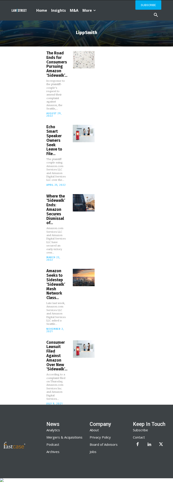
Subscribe (140, 430)
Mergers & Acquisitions (64, 437)
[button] (155, 15)
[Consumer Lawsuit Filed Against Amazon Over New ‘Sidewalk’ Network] (84, 349)
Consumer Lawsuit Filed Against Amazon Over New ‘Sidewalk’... (56, 356)
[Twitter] (161, 444)
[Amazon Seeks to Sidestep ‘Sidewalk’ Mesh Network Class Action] (83, 277)
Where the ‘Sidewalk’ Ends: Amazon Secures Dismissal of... (55, 209)
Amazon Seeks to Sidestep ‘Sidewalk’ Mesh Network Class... (55, 284)
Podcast (52, 444)
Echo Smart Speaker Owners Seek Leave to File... (54, 140)
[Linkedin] (149, 444)
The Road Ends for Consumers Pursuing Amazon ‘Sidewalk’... (56, 64)
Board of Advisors (104, 444)
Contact (139, 437)
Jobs (93, 451)
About (94, 430)
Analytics (53, 430)
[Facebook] (137, 444)
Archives (52, 451)
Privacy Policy (100, 437)
